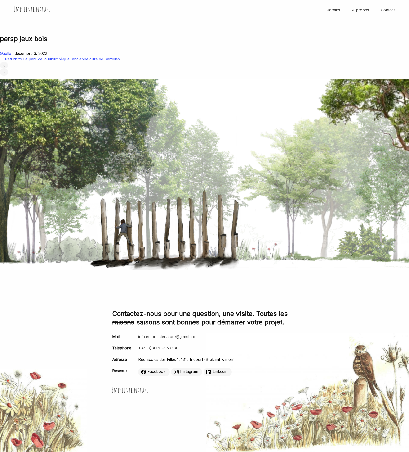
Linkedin (220, 371)
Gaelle (5, 53)
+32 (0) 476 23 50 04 (157, 348)
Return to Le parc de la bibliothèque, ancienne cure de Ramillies (60, 59)
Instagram (189, 371)
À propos (360, 10)
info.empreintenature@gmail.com (167, 336)
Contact (388, 10)
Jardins (333, 10)
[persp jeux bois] (204, 268)
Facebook (156, 371)
